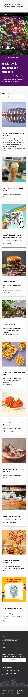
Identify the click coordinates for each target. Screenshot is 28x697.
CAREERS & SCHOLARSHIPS (10, 640)
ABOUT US (5, 636)
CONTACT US (6, 647)
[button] (25, 14)
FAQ (3, 644)
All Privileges (8, 97)
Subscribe (14, 660)
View (23, 1)
